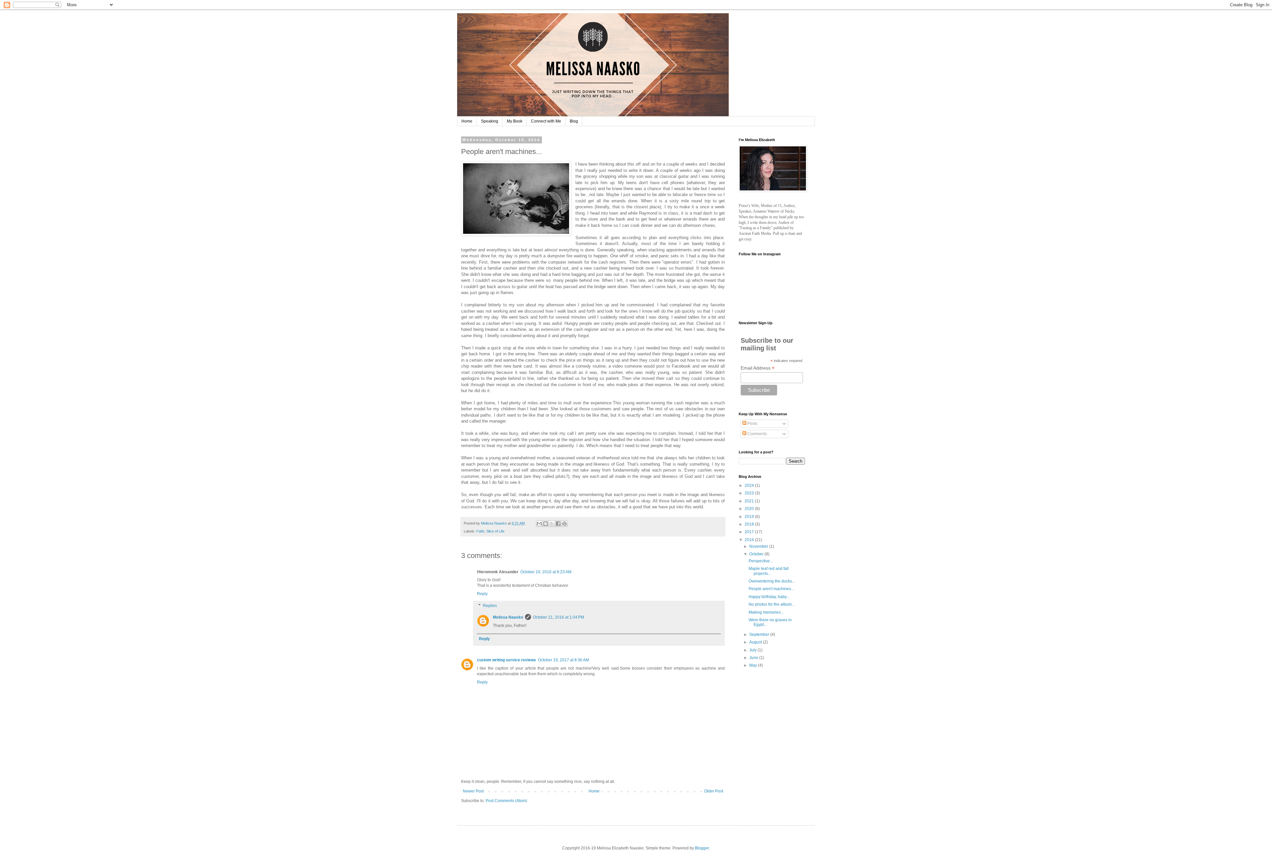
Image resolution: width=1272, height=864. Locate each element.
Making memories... (766, 612)
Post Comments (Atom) (506, 800)
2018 (750, 524)
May (753, 665)
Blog (574, 121)
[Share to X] (552, 523)
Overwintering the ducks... (772, 581)
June (754, 657)
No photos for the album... (772, 604)
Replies (490, 605)
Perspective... (761, 561)
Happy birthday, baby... (769, 596)
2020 (750, 508)
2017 (750, 532)
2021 (750, 501)
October (757, 554)
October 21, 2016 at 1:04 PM (558, 617)
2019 (750, 516)
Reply (482, 593)
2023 (750, 493)
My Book (514, 121)
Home (466, 121)
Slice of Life (495, 531)
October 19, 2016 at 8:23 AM (545, 572)
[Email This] (539, 523)
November (759, 546)
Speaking (489, 121)
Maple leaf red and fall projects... (769, 571)
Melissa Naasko (508, 617)
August (756, 642)
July (753, 650)
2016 (750, 539)
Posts (751, 423)
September (759, 634)
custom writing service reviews (506, 660)
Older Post (713, 791)
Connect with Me (546, 121)
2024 (750, 485)
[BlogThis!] (545, 523)
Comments (756, 434)
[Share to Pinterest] (564, 523)
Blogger (702, 848)
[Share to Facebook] (558, 523)
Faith (480, 531)
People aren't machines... (771, 588)
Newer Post (473, 791)
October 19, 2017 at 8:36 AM (563, 660)
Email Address (757, 368)
